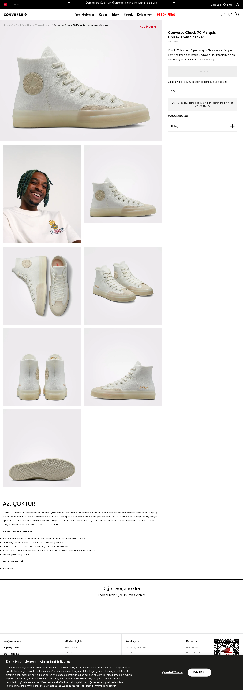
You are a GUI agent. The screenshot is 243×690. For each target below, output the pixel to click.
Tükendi (203, 71)
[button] (69, 3)
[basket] (237, 14)
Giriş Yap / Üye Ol (221, 5)
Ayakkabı (28, 25)
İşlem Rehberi (72, 652)
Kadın (103, 14)
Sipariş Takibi (12, 647)
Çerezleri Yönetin (172, 672)
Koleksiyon (144, 14)
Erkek (115, 14)
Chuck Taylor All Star (136, 647)
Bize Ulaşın (71, 647)
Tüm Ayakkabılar (43, 25)
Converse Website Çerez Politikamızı (72, 686)
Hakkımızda (192, 647)
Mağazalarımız (12, 641)
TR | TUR (14, 5)
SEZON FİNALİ (166, 14)
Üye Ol (206, 106)
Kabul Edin (199, 672)
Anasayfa (9, 25)
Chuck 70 (130, 652)
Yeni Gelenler (84, 14)
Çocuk (128, 14)
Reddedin (81, 678)
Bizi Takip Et (11, 653)
